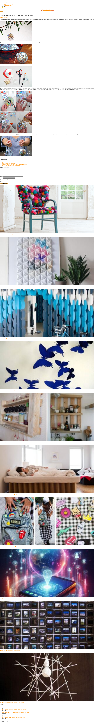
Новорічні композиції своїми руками (8, 163)
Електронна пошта (3, 179)
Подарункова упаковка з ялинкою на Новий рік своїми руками (12, 162)
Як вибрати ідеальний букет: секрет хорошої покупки (11, 165)
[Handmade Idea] (47, 10)
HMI (1, 720)
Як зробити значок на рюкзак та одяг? (8, 546)
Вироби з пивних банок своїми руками (8, 390)
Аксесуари (4, 6)
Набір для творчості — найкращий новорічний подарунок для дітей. (13, 161)
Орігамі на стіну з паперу (5, 285)
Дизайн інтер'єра (5, 3)
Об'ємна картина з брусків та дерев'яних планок (18, 717)
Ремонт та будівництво (8, 5)
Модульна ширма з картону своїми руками (9, 338)
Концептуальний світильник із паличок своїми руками (12, 702)
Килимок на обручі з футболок (15, 714)
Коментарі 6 (4, 710)
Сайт (1, 181)
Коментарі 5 (4, 715)
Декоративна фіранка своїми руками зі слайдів (10, 650)
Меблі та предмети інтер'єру (9, 4)
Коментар (2, 176)
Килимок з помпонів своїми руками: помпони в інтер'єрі (12, 233)
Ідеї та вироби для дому (4, 17)
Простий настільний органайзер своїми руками (18, 709)
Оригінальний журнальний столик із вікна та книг (20, 712)
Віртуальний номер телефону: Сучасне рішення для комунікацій (14, 598)
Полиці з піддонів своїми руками (7, 442)
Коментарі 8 (4, 707)
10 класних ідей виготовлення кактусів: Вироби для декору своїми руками (14, 164)
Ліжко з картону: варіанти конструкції (8, 494)
